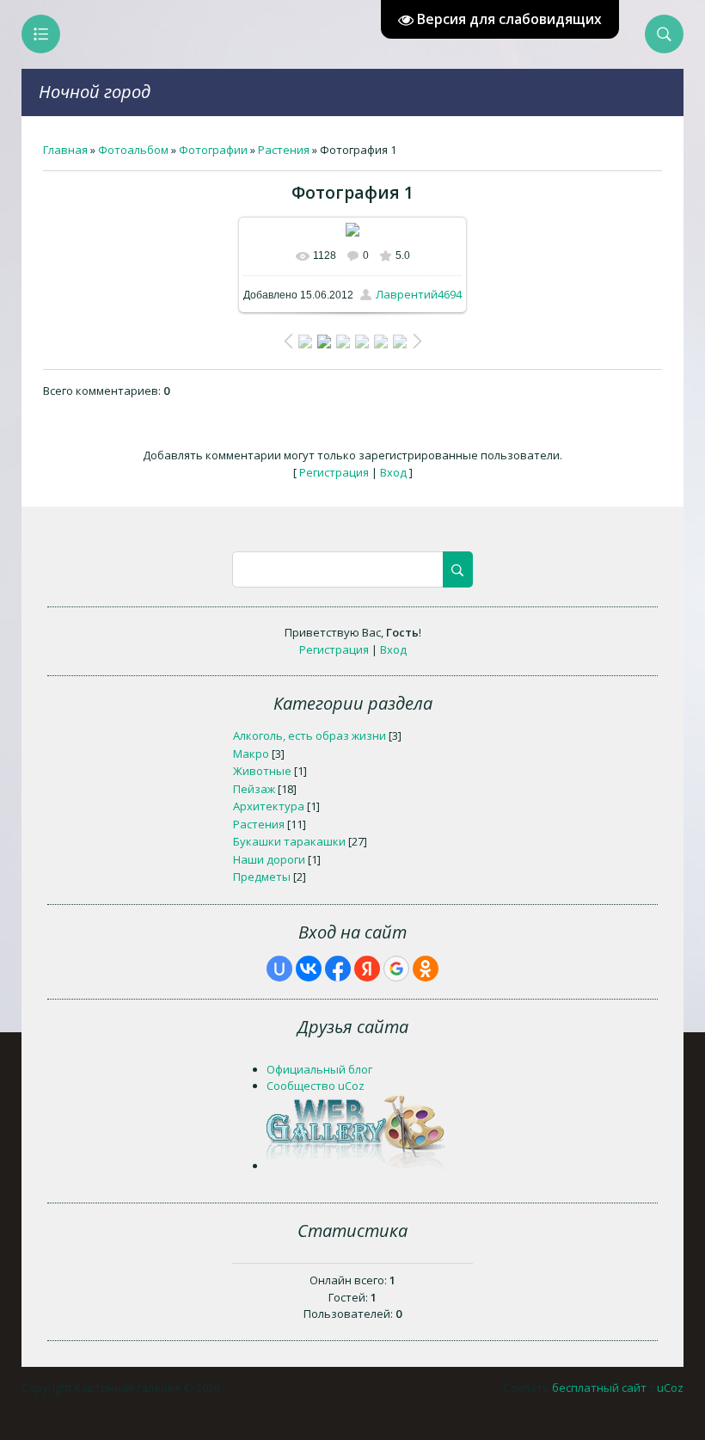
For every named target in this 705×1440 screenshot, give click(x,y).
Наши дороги (269, 859)
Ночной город (94, 91)
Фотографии (213, 149)
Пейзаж (254, 789)
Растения (284, 149)
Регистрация (334, 472)
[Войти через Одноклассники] (425, 969)
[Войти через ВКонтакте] (309, 969)
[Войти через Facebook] (338, 969)
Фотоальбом (133, 149)
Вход (393, 472)
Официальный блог (319, 1069)
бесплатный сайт (599, 1387)
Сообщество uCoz (316, 1085)
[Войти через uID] (279, 969)
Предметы (262, 876)
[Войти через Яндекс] (367, 969)
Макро (251, 753)
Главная (65, 149)
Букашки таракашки (289, 841)
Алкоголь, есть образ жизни (309, 735)
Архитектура (268, 806)
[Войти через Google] (396, 969)
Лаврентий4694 (419, 294)
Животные (262, 770)
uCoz (670, 1387)
